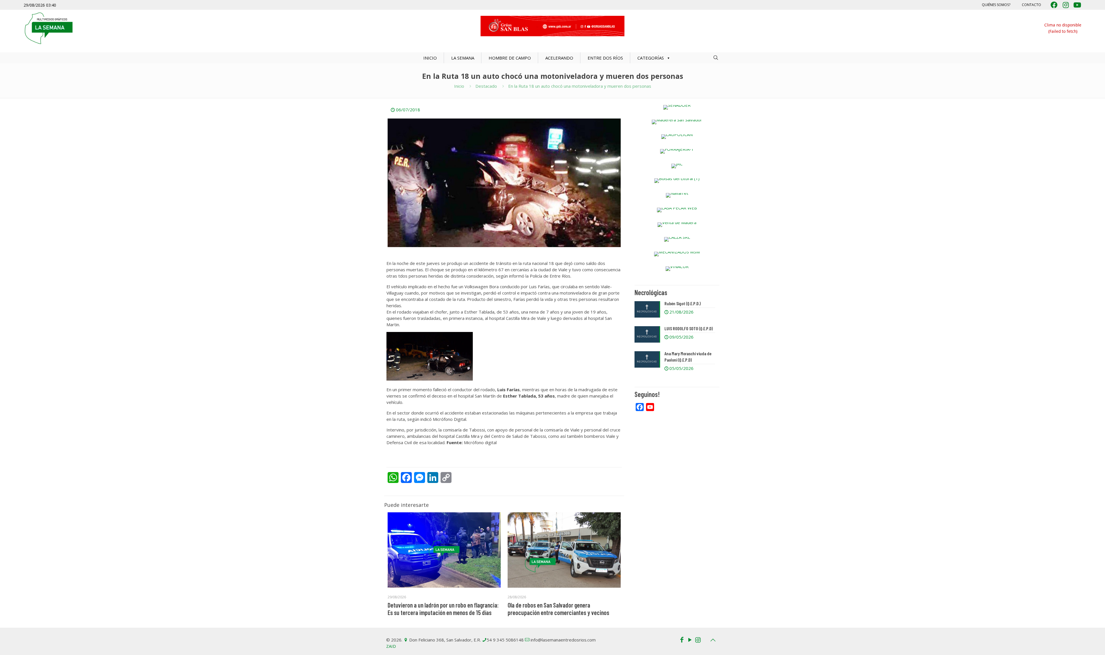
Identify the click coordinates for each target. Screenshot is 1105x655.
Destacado (486, 86)
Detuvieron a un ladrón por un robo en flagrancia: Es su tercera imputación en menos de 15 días (443, 608)
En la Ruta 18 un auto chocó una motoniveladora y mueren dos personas (579, 86)
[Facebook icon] (682, 639)
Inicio (459, 86)
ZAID (391, 646)
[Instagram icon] (698, 639)
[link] (677, 107)
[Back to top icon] (713, 640)
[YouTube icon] (690, 639)
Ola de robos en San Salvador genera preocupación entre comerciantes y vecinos (558, 608)
